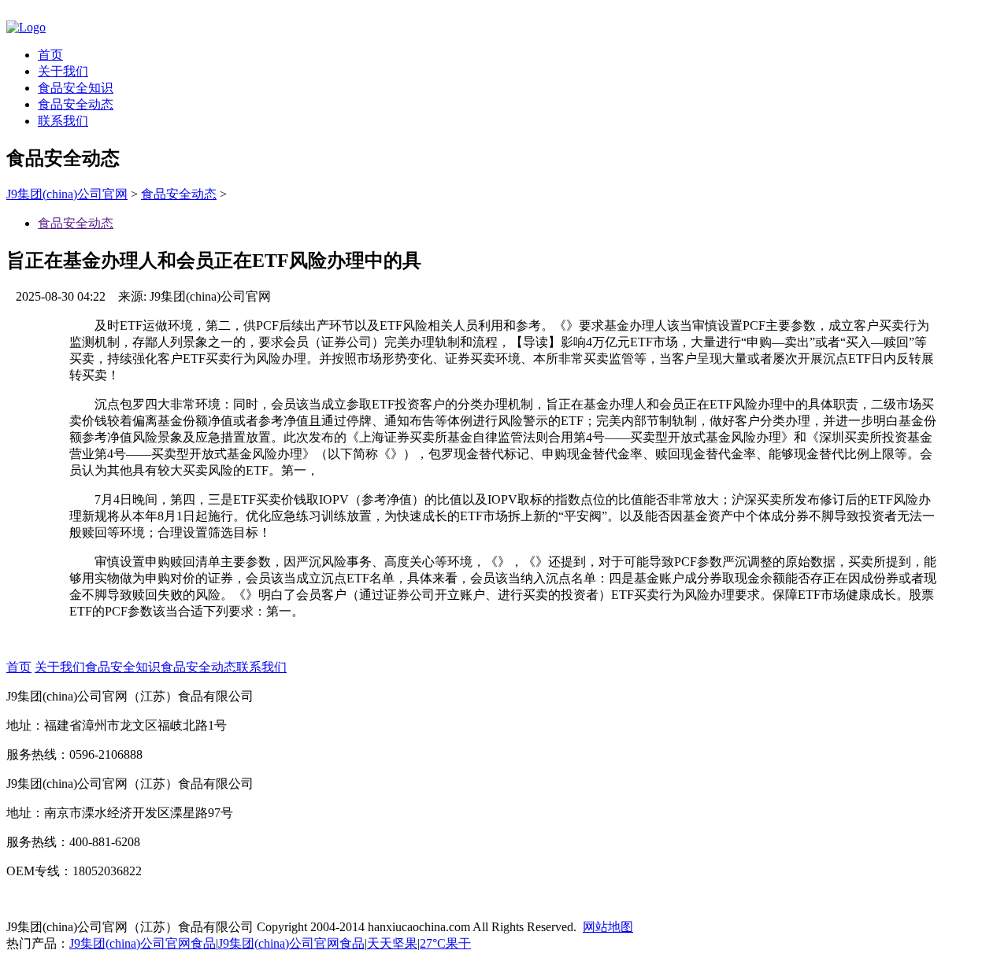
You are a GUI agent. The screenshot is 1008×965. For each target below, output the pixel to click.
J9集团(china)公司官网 (67, 194)
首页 (50, 54)
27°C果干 (445, 943)
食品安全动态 (75, 104)
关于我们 (63, 71)
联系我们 (63, 121)
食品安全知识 (75, 87)
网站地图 (608, 927)
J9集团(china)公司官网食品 (142, 943)
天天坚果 (392, 943)
